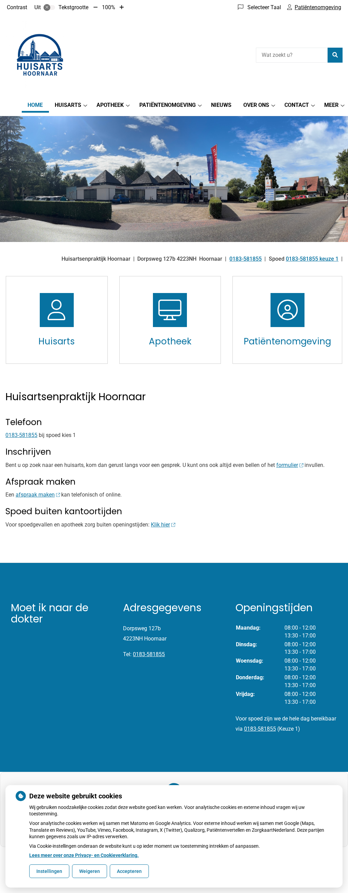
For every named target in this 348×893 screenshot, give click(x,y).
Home (35, 105)
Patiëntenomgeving (167, 105)
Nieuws (221, 105)
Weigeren (89, 871)
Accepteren (129, 871)
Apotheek (110, 105)
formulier (287, 465)
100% (108, 7)
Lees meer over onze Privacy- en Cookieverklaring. (84, 855)
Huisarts (68, 105)
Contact (296, 105)
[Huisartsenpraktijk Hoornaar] (39, 54)
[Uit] (49, 7)
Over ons (256, 105)
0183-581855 (21, 435)
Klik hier (160, 524)
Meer (331, 105)
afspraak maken (35, 494)
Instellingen (49, 871)
